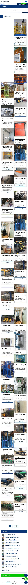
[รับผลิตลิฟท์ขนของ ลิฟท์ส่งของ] (7, 160)
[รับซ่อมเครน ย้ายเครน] (7, 277)
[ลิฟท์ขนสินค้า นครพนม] (20, 432)
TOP (26, 583)
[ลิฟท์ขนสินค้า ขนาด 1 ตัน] (20, 269)
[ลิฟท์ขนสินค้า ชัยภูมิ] (7, 300)
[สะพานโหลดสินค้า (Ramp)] (20, 456)
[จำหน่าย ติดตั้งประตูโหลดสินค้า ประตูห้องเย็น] (7, 144)
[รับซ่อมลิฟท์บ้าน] (20, 350)
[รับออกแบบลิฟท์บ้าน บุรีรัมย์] (7, 237)
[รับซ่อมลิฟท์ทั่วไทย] (7, 392)
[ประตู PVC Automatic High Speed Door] (20, 137)
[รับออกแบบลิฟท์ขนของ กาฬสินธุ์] (20, 293)
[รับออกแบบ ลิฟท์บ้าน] (20, 323)
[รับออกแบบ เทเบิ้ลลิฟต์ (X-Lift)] (20, 253)
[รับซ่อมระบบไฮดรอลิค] (7, 323)
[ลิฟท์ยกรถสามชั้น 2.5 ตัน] (7, 117)
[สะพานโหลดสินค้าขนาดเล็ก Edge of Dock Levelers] (7, 183)
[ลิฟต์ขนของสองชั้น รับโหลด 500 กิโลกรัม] (20, 35)
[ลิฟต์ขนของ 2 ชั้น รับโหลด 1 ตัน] (7, 97)
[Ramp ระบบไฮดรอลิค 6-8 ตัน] (7, 463)
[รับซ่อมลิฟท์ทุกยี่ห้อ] (7, 377)
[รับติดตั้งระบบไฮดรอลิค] (7, 416)
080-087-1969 (6, 1)
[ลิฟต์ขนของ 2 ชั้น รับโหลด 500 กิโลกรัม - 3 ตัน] (20, 63)
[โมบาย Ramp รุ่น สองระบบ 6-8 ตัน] (20, 502)
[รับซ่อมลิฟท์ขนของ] (7, 347)
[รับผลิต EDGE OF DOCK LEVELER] (7, 207)
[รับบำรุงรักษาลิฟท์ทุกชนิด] (20, 362)
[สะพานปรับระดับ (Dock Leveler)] (20, 106)
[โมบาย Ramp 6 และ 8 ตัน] (20, 479)
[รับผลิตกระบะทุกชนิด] (20, 199)
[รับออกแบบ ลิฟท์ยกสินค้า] (20, 160)
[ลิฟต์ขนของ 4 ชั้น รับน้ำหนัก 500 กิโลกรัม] (20, 90)
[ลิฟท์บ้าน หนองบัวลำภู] (20, 412)
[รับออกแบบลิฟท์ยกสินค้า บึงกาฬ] (20, 230)
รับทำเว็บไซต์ (8, 581)
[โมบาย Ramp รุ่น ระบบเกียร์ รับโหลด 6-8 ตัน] (7, 486)
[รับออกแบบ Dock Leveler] (20, 176)
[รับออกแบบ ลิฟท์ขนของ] (7, 253)
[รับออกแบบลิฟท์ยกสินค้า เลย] (7, 447)
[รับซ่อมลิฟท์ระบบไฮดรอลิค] (20, 393)
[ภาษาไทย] (26, 1)
